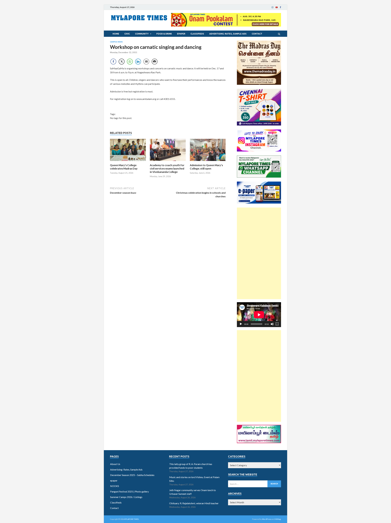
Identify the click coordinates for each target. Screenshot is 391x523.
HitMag (278, 519)
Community (142, 34)
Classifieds (197, 34)
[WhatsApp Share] (130, 61)
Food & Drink (164, 34)
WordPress (266, 519)
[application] (259, 314)
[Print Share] (154, 61)
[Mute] (272, 324)
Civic (127, 34)
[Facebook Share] (113, 61)
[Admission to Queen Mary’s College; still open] (208, 161)
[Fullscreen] (277, 324)
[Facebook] (280, 7)
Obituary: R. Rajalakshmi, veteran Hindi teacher (194, 503)
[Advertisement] (259, 253)
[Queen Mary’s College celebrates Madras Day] (128, 161)
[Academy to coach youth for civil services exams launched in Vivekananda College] (168, 161)
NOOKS (114, 486)
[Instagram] (272, 7)
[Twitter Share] (121, 61)
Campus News (116, 42)
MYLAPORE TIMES (131, 519)
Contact (257, 34)
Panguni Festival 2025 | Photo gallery (129, 491)
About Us (115, 464)
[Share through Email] (146, 61)
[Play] (240, 324)
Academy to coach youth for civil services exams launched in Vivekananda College (167, 168)
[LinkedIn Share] (138, 61)
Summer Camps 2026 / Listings (126, 497)
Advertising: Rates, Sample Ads (228, 34)
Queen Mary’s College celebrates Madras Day (123, 167)
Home (116, 34)
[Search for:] (254, 483)
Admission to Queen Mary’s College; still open (206, 167)
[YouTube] (276, 7)
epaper (181, 34)
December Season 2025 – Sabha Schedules (132, 475)
